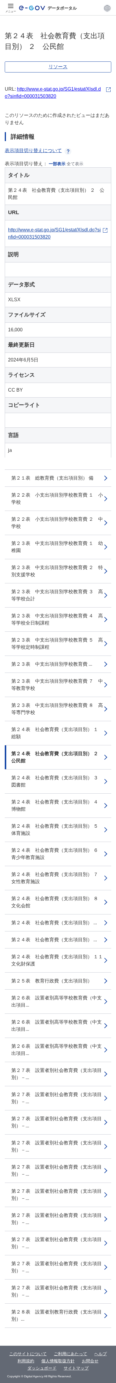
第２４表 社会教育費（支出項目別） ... (54, 922)
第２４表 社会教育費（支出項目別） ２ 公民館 (57, 757)
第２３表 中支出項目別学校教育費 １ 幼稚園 (57, 547)
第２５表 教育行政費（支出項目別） (51, 980)
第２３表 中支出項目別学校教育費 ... (51, 664)
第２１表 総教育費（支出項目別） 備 (52, 477)
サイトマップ (76, 1368)
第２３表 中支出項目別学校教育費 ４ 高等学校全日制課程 (57, 619)
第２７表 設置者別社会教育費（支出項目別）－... (56, 1074)
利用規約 (26, 1361)
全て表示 (75, 163)
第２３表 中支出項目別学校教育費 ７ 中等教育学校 (57, 685)
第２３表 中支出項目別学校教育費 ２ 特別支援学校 (57, 571)
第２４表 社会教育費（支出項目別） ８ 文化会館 (57, 902)
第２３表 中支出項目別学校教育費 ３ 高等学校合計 (57, 595)
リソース (58, 66)
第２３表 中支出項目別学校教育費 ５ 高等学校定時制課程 (57, 643)
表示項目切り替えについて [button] (33, 150)
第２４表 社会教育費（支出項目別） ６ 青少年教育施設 (57, 854)
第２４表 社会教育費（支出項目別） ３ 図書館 (57, 781)
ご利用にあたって (70, 1353)
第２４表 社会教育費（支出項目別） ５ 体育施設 (57, 829)
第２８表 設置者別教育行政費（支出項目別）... (56, 1315)
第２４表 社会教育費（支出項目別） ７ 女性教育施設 (57, 878)
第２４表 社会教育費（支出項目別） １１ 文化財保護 (59, 960)
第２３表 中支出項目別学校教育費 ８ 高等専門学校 (57, 709)
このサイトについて (28, 1353)
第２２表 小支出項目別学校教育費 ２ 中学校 (57, 523)
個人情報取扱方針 (58, 1361)
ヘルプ (100, 1353)
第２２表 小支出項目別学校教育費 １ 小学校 (57, 498)
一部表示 (57, 163)
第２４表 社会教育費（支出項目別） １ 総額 (57, 733)
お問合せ (90, 1361)
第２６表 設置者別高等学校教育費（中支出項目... (56, 1001)
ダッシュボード (42, 1368)
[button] (107, 8)
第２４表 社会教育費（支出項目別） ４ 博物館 (57, 805)
